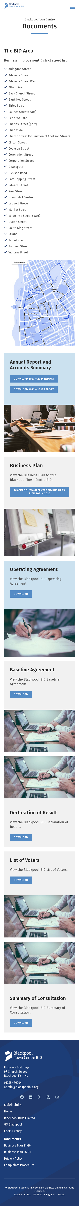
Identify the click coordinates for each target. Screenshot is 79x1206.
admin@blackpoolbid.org (21, 1087)
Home (8, 1111)
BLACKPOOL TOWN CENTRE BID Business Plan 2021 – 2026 (39, 492)
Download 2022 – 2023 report (34, 389)
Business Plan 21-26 (17, 1145)
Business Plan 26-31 (17, 1152)
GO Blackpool (13, 1124)
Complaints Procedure (19, 1165)
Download (21, 594)
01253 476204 (13, 1082)
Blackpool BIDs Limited (19, 1118)
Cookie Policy (13, 1131)
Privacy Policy (13, 1158)
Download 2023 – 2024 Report (34, 378)
